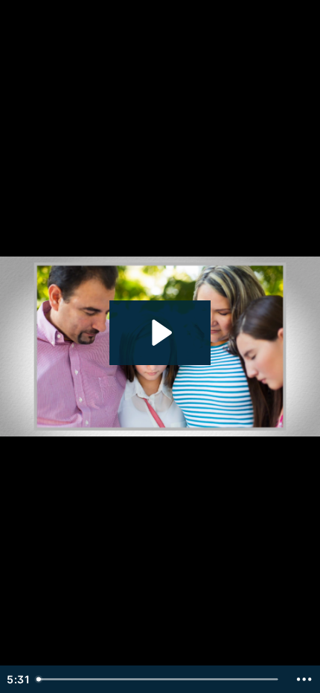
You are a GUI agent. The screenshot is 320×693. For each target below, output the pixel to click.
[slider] (159, 679)
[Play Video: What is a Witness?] (159, 332)
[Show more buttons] (304, 679)
